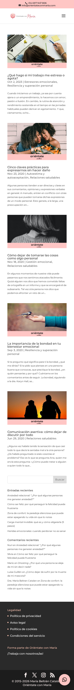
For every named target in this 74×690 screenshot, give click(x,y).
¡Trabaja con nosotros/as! (25, 653)
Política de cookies (23, 629)
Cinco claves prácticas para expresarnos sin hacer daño (28, 168)
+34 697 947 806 (37, 3)
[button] (64, 679)
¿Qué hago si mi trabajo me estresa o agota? (36, 76)
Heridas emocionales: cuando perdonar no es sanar (36, 531)
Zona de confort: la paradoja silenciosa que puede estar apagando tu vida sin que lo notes (35, 584)
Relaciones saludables (45, 177)
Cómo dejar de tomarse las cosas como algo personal (32, 256)
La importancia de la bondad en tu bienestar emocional (34, 345)
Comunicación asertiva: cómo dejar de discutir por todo (37, 433)
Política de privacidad (25, 616)
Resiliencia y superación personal (30, 85)
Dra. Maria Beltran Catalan (22, 580)
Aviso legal (17, 622)
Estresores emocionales (40, 82)
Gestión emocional (39, 262)
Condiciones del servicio (27, 635)
